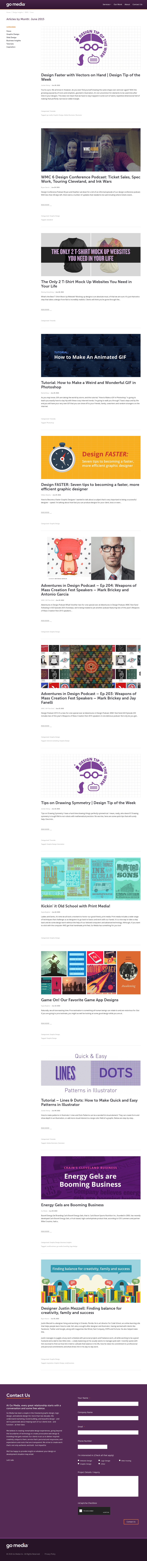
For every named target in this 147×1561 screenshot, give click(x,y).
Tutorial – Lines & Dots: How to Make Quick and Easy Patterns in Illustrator (89, 1102)
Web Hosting (126, 1461)
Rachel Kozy (45, 393)
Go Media (44, 1211)
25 (54, 393)
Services (106, 4)
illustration (60, 844)
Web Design (11, 37)
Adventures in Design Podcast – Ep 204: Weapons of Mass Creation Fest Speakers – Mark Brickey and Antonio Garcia (88, 590)
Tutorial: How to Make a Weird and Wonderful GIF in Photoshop (88, 384)
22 (55, 809)
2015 (26, 12)
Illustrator (79, 115)
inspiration (50, 1363)
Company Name (85, 1412)
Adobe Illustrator (69, 115)
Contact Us (137, 4)
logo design (73, 1246)
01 (54, 1318)
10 (55, 1006)
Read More (45, 205)
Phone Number (85, 1441)
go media (50, 115)
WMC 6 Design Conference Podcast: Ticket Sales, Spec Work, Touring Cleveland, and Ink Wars (90, 179)
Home (8, 12)
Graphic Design (58, 115)
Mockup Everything (47, 292)
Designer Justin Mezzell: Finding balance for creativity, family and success (81, 1310)
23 (59, 708)
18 (55, 912)
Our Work (118, 4)
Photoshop (50, 423)
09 (55, 1110)
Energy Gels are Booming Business (72, 1205)
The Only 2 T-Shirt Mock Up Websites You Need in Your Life (86, 283)
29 (55, 85)
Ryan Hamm (45, 1318)
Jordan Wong (45, 85)
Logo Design (105, 1461)
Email (81, 1426)
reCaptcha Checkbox (87, 1503)
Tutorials (52, 111)
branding (66, 1246)
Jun (53, 85)
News (8, 31)
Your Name (84, 1398)
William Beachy (46, 495)
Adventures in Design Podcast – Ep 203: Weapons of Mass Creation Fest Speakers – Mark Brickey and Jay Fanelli (88, 698)
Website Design (86, 1461)
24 (56, 495)
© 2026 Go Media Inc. (14, 1554)
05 (53, 1211)
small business (51, 1246)
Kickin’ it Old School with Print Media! (75, 906)
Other (103, 1464)
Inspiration (10, 47)
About (127, 4)
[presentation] (94, 1511)
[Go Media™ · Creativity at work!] (16, 4)
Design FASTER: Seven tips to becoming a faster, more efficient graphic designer (90, 486)
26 (59, 292)
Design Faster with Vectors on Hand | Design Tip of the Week (90, 77)
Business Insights (66, 1242)
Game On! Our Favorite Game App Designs (79, 1000)
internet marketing (53, 741)
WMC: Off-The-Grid (47, 600)
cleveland (50, 220)
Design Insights (18, 12)
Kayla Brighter (45, 912)
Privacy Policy (50, 1554)
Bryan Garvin (45, 187)
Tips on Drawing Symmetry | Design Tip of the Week (88, 802)
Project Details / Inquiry (89, 1472)
